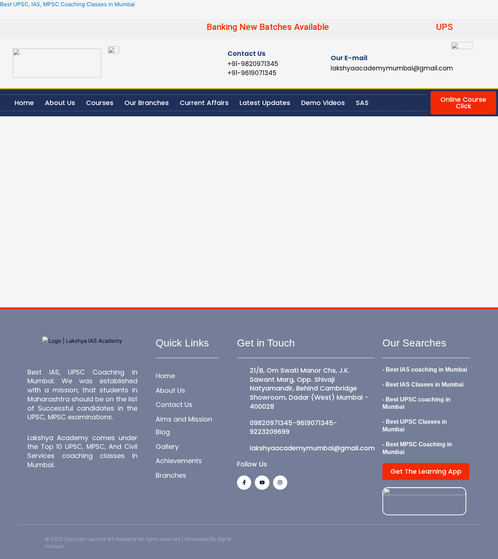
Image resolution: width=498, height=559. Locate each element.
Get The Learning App (426, 471)
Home (24, 102)
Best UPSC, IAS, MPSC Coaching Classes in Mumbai (67, 4)
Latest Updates (265, 102)
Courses (99, 102)
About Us (60, 102)
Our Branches (146, 102)
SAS (362, 102)
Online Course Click (463, 102)
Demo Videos (323, 102)
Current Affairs (204, 102)
